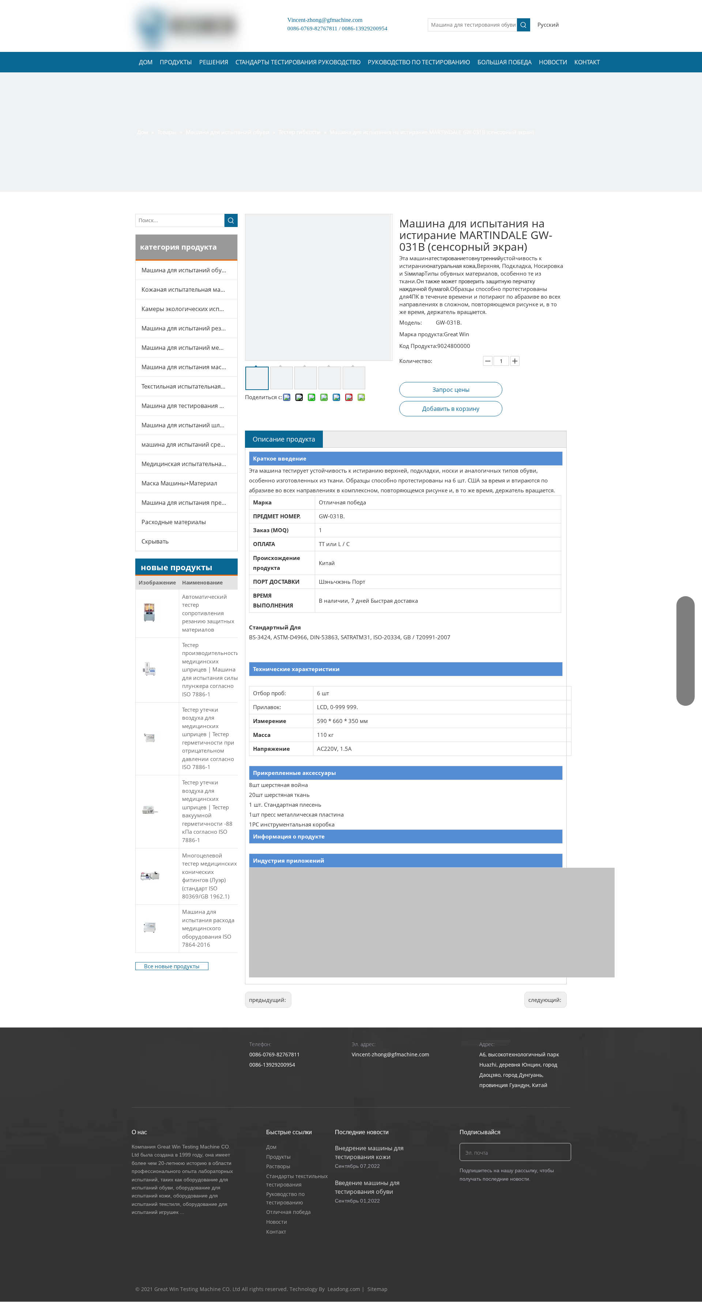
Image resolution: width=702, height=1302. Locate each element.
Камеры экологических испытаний (189, 309)
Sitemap (377, 1289)
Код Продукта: (418, 345)
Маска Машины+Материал (179, 483)
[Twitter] (532, 1289)
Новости (276, 1221)
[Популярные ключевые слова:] (523, 24)
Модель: (410, 322)
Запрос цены (451, 390)
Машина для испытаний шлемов (187, 425)
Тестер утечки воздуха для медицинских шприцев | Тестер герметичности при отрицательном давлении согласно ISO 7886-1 (208, 738)
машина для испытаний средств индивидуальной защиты (189, 444)
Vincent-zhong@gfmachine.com (322, 20)
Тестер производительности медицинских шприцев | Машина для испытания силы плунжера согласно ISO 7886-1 (210, 669)
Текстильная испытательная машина (189, 386)
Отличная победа (288, 1211)
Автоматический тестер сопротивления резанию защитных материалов (208, 613)
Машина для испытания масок (184, 367)
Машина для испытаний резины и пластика (189, 328)
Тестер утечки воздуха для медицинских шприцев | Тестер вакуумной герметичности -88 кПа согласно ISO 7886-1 (207, 811)
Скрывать (155, 541)
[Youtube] (546, 1289)
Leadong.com (344, 1289)
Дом (271, 1146)
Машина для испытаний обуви (185, 270)
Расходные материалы (173, 522)
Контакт (276, 1231)
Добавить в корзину (450, 409)
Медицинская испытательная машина (189, 464)
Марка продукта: (421, 334)
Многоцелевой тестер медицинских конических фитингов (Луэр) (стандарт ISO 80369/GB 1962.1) (209, 876)
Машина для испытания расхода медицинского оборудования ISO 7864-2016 (208, 928)
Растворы (278, 1166)
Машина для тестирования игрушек (189, 406)
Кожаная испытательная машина (188, 289)
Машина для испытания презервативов (189, 503)
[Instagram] (560, 1289)
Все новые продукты (172, 966)
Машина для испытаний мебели (187, 348)
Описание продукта (284, 439)
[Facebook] (518, 1289)
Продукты (278, 1156)
